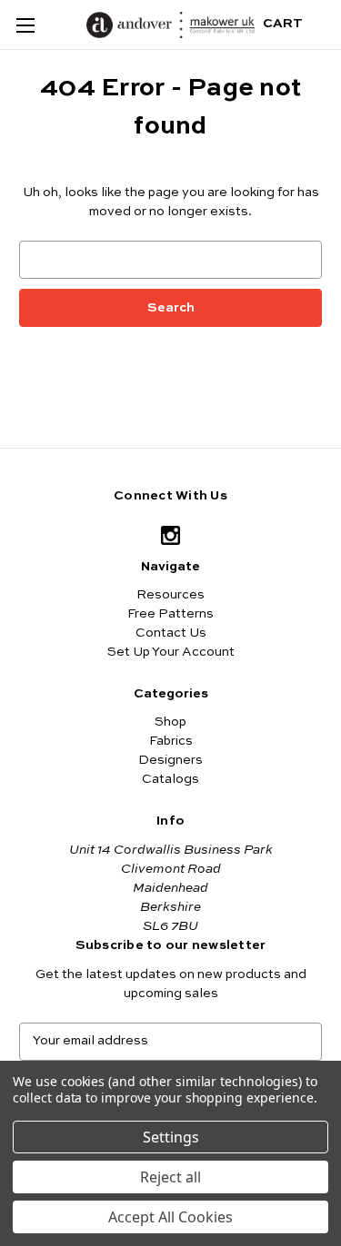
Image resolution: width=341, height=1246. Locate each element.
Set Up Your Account (171, 652)
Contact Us (170, 633)
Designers (170, 760)
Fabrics (171, 741)
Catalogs (170, 779)
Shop (170, 722)
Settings (171, 1137)
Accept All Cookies (170, 1217)
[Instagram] (170, 535)
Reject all (170, 1177)
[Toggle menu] (25, 25)
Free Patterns (170, 614)
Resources (170, 594)
